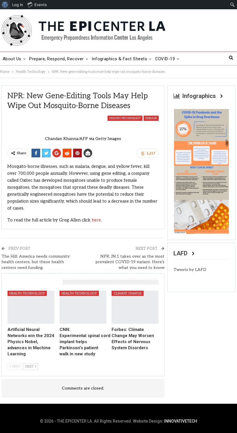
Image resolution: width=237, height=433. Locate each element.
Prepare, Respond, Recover (56, 58)
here (96, 220)
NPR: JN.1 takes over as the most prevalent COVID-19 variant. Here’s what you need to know (129, 262)
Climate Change (128, 293)
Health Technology (125, 118)
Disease (151, 118)
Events (40, 4)
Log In (17, 4)
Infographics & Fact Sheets (119, 58)
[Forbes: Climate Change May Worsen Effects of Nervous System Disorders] (135, 307)
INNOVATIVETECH (180, 421)
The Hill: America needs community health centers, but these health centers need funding (35, 262)
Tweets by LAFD (189, 269)
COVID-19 (165, 58)
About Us (12, 58)
